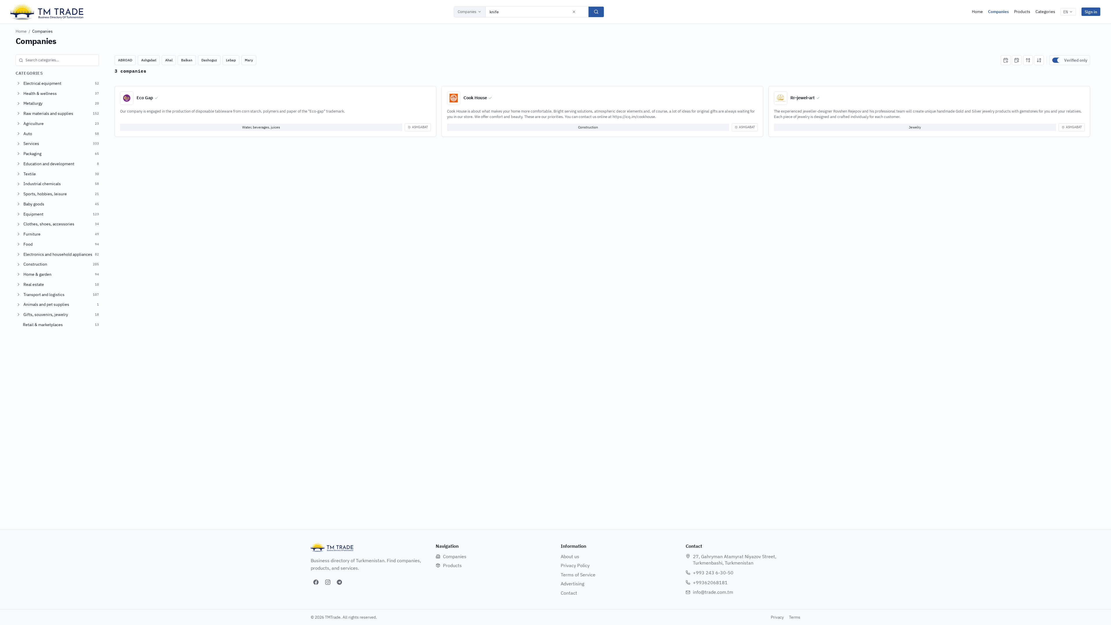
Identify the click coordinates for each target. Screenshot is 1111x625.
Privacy (777, 617)
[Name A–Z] (1028, 60)
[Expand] (18, 83)
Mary (249, 60)
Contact (569, 593)
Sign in (1091, 11)
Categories (1045, 11)
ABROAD (125, 60)
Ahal (168, 60)
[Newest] (1006, 60)
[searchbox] (57, 60)
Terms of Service (578, 575)
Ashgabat (148, 60)
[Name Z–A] (1039, 60)
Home (977, 11)
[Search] (596, 12)
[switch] (1057, 60)
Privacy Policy (575, 565)
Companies (467, 11)
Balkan (186, 60)
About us (570, 556)
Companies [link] (42, 31)
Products (1022, 11)
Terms (794, 617)
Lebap (231, 60)
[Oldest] (1017, 60)
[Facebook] (316, 582)
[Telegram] (339, 582)
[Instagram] (328, 582)
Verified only (1075, 60)
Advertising (572, 584)
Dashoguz (209, 60)
